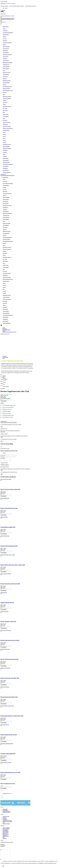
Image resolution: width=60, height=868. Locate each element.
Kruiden (4, 36)
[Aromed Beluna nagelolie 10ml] (1, 518)
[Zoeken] (1, 22)
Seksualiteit (5, 301)
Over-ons (4, 817)
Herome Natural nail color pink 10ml (9, 659)
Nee (1, 431)
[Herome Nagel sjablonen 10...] (1, 707)
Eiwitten (4, 142)
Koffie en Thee (5, 114)
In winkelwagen (3, 788)
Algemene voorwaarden (7, 820)
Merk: (1, 397)
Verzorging (5, 271)
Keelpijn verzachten (6, 72)
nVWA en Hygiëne (6, 812)
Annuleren (2, 464)
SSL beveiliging (6, 831)
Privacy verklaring (6, 827)
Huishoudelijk (5, 309)
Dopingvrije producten (7, 148)
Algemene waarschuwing (7, 821)
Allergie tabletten (6, 66)
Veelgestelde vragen (6, 811)
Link (4, 822)
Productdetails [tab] (5, 357)
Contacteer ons (3, 174)
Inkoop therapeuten (6, 823)
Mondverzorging (6, 130)
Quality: (4, 453)
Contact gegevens (6, 816)
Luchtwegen (5, 76)
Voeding (4, 243)
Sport (4, 289)
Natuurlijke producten (7, 106)
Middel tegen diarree (6, 80)
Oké (1, 426)
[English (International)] (6, 8)
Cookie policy (3, 3)
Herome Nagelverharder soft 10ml (8, 734)
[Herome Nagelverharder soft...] (1, 725)
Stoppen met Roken (6, 88)
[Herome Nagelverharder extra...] (1, 763)
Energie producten (6, 146)
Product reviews (6, 834)
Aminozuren (5, 30)
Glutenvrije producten (7, 98)
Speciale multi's (6, 52)
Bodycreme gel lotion (7, 126)
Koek (4, 112)
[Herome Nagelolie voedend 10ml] (1, 612)
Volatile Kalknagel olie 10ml (7, 602)
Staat (1, 388)
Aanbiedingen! (5, 321)
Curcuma (4, 38)
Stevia (4, 118)
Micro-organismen (6, 46)
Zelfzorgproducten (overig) (8, 90)
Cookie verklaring (6, 828)
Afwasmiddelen (6, 160)
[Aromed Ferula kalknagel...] (1, 537)
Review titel (2, 455)
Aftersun (4, 134)
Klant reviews (5, 832)
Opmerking (2, 458)
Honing (4, 104)
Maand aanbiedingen (7, 172)
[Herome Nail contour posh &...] (1, 574)
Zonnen (4, 136)
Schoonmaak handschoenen (8, 164)
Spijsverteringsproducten (7, 86)
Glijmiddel (5, 156)
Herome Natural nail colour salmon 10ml (10, 489)
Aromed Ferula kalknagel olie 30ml (9, 546)
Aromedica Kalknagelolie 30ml (7, 753)
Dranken (4, 100)
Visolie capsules (6, 48)
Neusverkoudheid (6, 82)
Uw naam (2, 456)
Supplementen (5, 177)
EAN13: (2, 398)
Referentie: (2, 395)
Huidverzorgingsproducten (8, 128)
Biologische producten (7, 96)
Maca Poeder (5, 110)
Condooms (5, 152)
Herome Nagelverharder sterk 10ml (8, 508)
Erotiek (4, 154)
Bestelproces (5, 835)
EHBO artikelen (6, 68)
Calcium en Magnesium (7, 42)
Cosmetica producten (7, 122)
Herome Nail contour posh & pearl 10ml (10, 583)
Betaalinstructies (6, 836)
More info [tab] (5, 356)
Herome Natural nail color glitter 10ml (9, 678)
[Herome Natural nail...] (1, 688)
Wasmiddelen (5, 168)
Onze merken (5, 829)
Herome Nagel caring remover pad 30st (9, 640)
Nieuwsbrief (5, 809)
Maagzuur (5, 78)
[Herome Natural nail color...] (1, 650)
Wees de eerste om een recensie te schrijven (8, 422)
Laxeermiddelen (6, 74)
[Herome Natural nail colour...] (1, 480)
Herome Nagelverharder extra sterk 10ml (10, 772)
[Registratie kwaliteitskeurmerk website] (7, 19)
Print (4, 358)
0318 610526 (2, 4)
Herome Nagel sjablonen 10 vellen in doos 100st (11, 715)
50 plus (4, 28)
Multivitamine (5, 50)
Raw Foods (5, 108)
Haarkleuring (5, 124)
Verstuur (7, 464)
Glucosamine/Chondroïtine (8, 32)
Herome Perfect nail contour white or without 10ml (12, 564)
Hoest (4, 70)
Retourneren (5, 819)
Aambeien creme (6, 64)
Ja (3, 431)
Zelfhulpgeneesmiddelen (7, 213)
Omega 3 (4, 44)
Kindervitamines (6, 34)
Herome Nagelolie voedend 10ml (8, 621)
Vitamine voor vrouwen (7, 54)
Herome (4, 375)
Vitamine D (5, 58)
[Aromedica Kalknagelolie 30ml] (1, 744)
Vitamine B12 (5, 56)
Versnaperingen (6, 116)
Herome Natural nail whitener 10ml (9, 697)
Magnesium (5, 40)
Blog (4, 837)
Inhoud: (2, 396)
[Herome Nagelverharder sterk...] (1, 499)
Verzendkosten (5, 830)
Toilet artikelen (5, 166)
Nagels (4, 132)
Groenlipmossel (6, 60)
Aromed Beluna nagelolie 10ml (7, 527)
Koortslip (4, 838)
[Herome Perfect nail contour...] (1, 556)
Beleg (4, 94)
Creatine (4, 140)
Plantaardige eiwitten (7, 144)
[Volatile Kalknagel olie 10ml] (1, 593)
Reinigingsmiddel (6, 162)
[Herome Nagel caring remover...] (1, 631)
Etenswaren (5, 102)
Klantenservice (5, 810)
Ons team (4, 818)
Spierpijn (4, 84)
